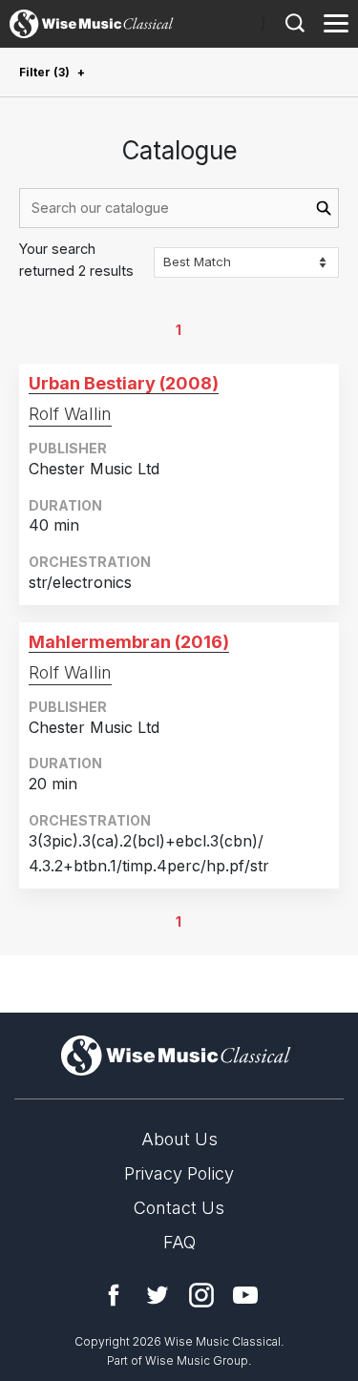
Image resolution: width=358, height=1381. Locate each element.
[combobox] (179, 208)
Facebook (113, 1295)
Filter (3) (44, 72)
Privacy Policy (179, 1173)
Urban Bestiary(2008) (124, 383)
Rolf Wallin (70, 414)
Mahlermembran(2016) (129, 642)
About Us (179, 1139)
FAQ (179, 1242)
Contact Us (179, 1208)
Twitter (157, 1295)
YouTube (245, 1295)
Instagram (201, 1295)
